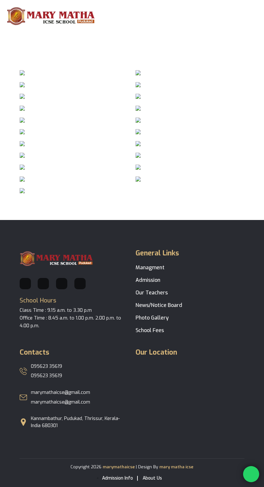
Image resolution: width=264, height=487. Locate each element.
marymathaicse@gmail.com (60, 392)
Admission (148, 280)
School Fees (150, 330)
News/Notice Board (159, 305)
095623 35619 (46, 366)
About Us (152, 478)
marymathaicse (119, 467)
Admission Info (117, 478)
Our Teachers (152, 292)
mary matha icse (176, 467)
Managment (150, 267)
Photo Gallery (152, 317)
